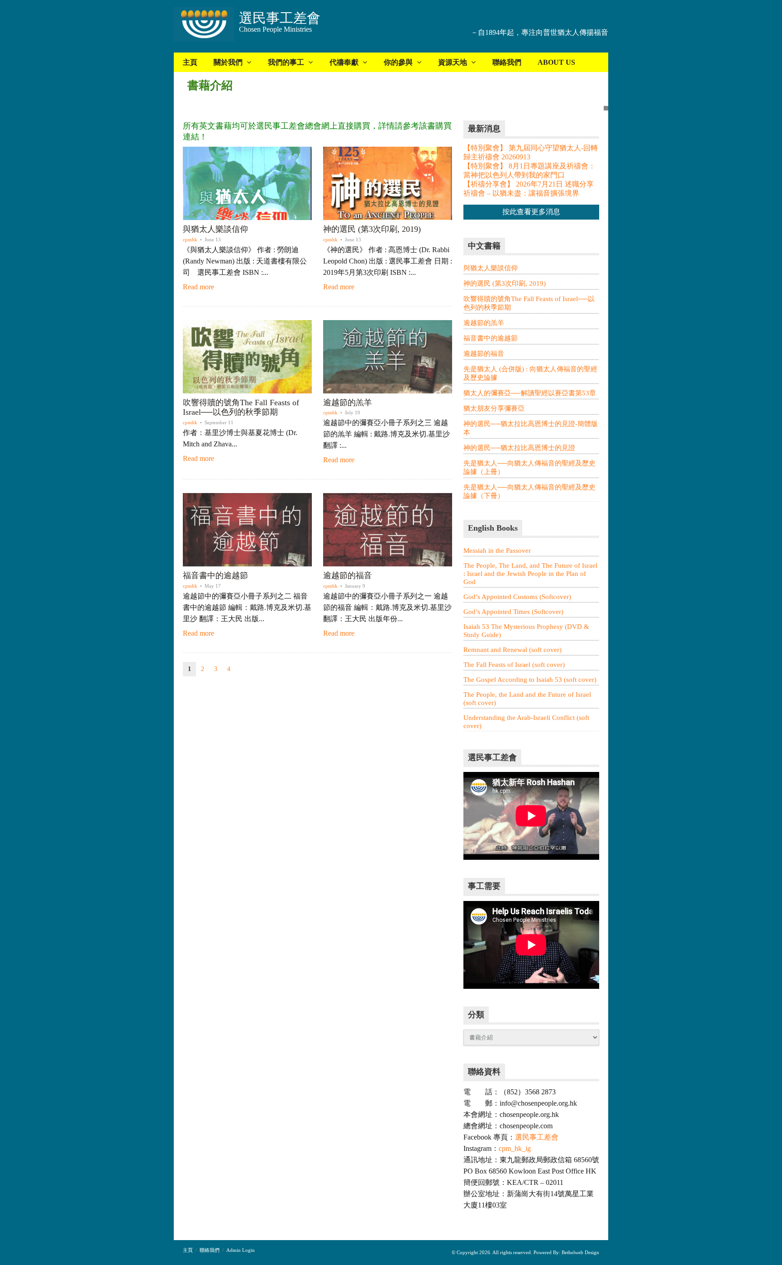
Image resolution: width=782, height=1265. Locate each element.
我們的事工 (286, 62)
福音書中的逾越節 (215, 575)
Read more (198, 287)
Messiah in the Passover (497, 550)
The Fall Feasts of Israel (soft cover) (514, 664)
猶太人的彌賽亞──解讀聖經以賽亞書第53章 (529, 393)
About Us (556, 62)
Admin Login (240, 1250)
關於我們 (228, 62)
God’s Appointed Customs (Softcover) (517, 596)
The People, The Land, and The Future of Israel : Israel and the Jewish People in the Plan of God (530, 573)
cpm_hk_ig (515, 1148)
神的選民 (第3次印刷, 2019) (372, 229)
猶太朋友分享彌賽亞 (494, 408)
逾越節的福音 (347, 575)
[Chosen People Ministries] (204, 25)
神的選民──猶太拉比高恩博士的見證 (519, 447)
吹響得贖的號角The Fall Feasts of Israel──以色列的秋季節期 (241, 407)
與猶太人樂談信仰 (215, 229)
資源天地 (452, 62)
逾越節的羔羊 (347, 402)
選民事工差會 (536, 1137)
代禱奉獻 (343, 62)
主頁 (190, 62)
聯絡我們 (506, 62)
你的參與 (398, 62)
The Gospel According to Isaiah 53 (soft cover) (529, 679)
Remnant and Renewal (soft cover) (512, 649)
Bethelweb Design (579, 1252)
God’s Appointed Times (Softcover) (513, 611)
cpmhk (190, 239)
